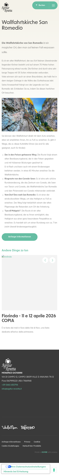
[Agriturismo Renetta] (6, 7)
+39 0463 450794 (10, 385)
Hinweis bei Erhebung (16, 471)
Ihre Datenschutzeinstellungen (28, 466)
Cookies (37, 442)
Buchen (42, 5)
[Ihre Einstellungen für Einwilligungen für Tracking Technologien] (54, 470)
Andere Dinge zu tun (15, 250)
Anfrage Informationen (19, 237)
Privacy (27, 442)
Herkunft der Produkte (32, 446)
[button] (43, 259)
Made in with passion (46, 452)
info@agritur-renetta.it (12, 389)
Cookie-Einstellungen (10, 446)
